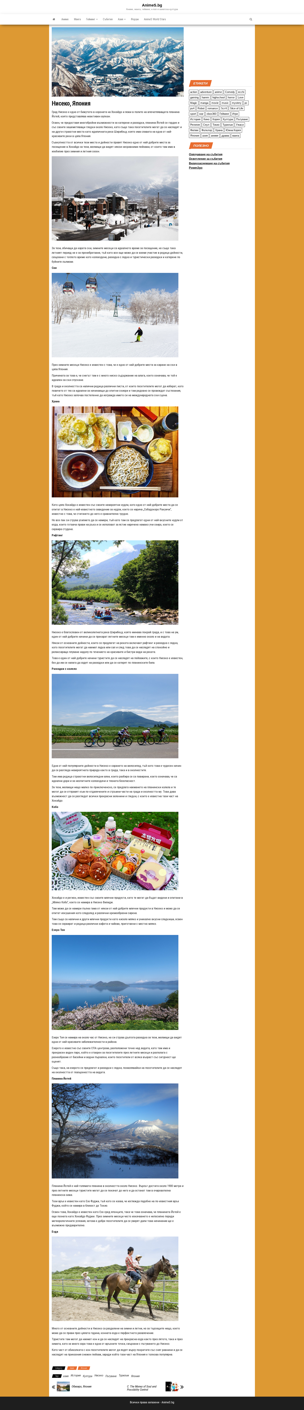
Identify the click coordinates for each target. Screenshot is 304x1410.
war (201, 113)
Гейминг (91, 19)
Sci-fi (224, 108)
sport (193, 113)
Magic (193, 102)
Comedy (230, 91)
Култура (87, 1376)
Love (240, 97)
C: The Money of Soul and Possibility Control (141, 1388)
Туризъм (124, 1375)
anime (218, 91)
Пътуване (111, 1376)
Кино (206, 119)
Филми (194, 130)
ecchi (241, 91)
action (193, 91)
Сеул (206, 124)
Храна (219, 130)
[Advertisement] (220, 52)
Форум (135, 19)
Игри (235, 113)
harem (205, 97)
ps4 (192, 108)
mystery (236, 102)
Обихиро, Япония (81, 1386)
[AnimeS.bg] (54, 19)
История (76, 1375)
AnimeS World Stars (155, 19)
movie (214, 102)
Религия (195, 124)
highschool (218, 97)
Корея (216, 119)
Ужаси (240, 124)
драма (225, 135)
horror (231, 97)
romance (213, 108)
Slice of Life (236, 108)
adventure (206, 91)
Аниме (65, 19)
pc (246, 102)
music (225, 102)
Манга (77, 19)
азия (66, 1376)
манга (235, 135)
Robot (201, 108)
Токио (216, 124)
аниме (214, 135)
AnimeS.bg (152, 5)
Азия (121, 19)
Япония (84, 1368)
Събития (108, 19)
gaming (194, 97)
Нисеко (98, 1375)
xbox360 (211, 113)
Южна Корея (233, 130)
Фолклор (206, 130)
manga (204, 102)
